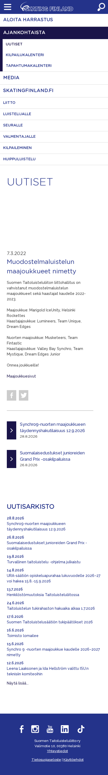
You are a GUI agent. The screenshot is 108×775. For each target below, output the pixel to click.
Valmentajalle (19, 137)
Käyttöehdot (73, 760)
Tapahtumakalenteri (29, 66)
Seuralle (13, 125)
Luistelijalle (17, 114)
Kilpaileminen (17, 148)
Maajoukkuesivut (21, 376)
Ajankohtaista (24, 32)
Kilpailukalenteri (25, 55)
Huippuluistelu (19, 159)
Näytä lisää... (18, 683)
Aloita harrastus (28, 20)
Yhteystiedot (57, 751)
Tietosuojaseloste (46, 760)
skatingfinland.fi (28, 90)
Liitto (9, 103)
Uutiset (14, 44)
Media (11, 78)
